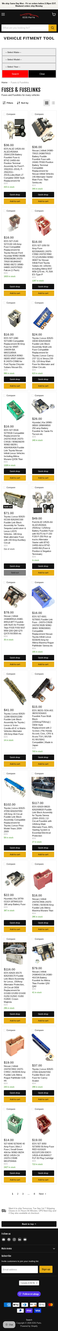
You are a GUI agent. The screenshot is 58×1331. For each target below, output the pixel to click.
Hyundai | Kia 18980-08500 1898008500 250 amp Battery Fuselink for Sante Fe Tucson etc (42, 428)
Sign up (46, 1269)
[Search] (52, 28)
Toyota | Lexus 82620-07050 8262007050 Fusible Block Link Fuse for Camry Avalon (43, 1075)
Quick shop (15, 194)
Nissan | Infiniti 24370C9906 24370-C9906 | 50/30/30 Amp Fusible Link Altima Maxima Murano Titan (43, 905)
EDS (6, 183)
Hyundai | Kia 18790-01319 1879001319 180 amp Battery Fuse (14, 901)
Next (41, 1194)
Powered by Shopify (29, 1326)
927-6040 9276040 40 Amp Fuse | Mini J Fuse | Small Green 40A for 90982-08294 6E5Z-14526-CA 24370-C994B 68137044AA (14, 1152)
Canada (28, 1283)
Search (29, 1320)
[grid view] (46, 103)
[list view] (53, 103)
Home (4, 82)
